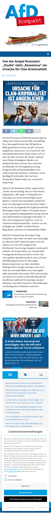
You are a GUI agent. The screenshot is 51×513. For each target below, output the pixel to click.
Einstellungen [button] (12, 471)
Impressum (43, 507)
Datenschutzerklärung (11, 469)
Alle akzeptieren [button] (25, 492)
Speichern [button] (25, 486)
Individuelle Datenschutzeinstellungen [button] (25, 499)
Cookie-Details (9, 507)
